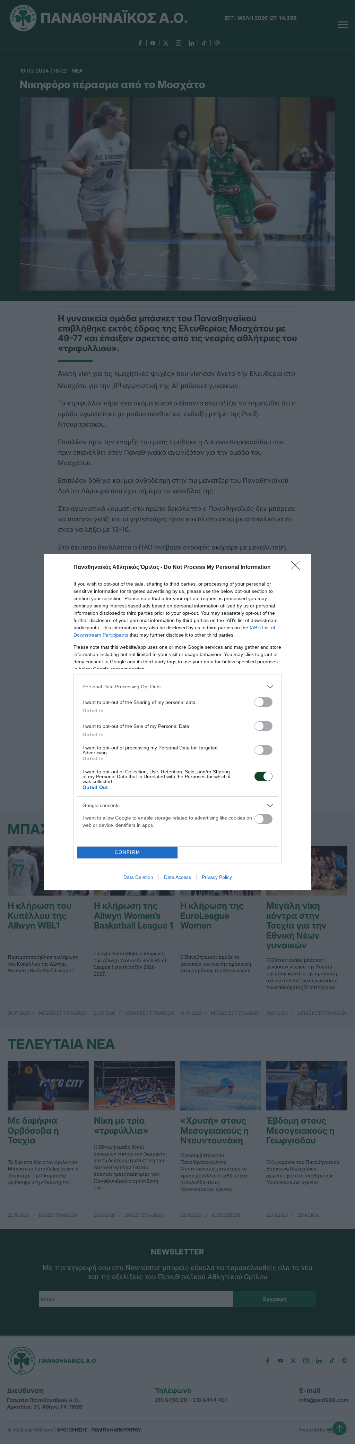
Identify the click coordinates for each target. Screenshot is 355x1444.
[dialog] (177, 722)
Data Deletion (138, 877)
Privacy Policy (217, 877)
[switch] (263, 702)
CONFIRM (127, 852)
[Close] (297, 567)
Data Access (177, 877)
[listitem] (177, 686)
